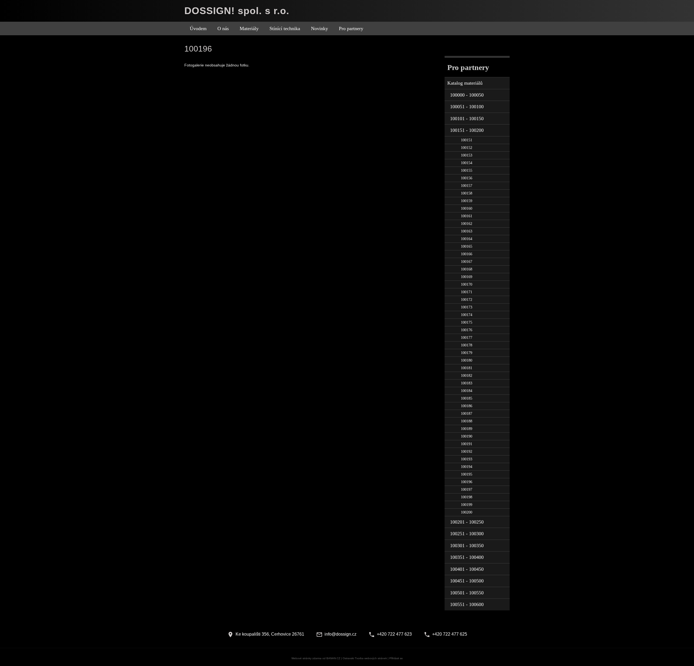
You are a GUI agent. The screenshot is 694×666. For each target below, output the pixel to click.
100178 (466, 345)
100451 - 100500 (467, 581)
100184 (466, 391)
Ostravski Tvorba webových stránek (365, 658)
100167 (466, 262)
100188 (466, 421)
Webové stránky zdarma (306, 658)
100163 (466, 231)
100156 (466, 178)
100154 (466, 163)
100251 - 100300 (467, 533)
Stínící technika (284, 28)
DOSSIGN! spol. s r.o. (236, 10)
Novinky (319, 28)
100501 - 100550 (467, 592)
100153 (466, 155)
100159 (466, 201)
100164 (466, 239)
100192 (466, 452)
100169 (466, 277)
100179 (466, 353)
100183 (466, 383)
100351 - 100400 (467, 557)
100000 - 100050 (467, 95)
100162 (466, 224)
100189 (466, 429)
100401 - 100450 (467, 569)
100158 (466, 193)
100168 (466, 269)
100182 (466, 376)
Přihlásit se (396, 658)
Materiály (249, 28)
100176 (466, 330)
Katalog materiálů (465, 83)
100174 (466, 315)
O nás (223, 28)
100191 (466, 444)
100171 (466, 292)
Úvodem (198, 28)
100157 (466, 186)
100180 (466, 360)
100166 (466, 254)
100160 (466, 208)
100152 (466, 148)
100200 (466, 512)
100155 (466, 170)
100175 (466, 322)
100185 (466, 398)
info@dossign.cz (340, 634)
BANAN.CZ (333, 658)
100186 (466, 406)
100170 (466, 284)
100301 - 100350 (467, 545)
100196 (466, 482)
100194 (466, 467)
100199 (466, 505)
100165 (466, 246)
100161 (466, 216)
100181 (466, 368)
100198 (466, 497)
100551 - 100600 (467, 604)
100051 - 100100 (467, 106)
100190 (466, 436)
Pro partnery (351, 28)
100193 (466, 459)
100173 (466, 307)
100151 (466, 140)
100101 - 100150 (467, 118)
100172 (466, 300)
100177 (466, 338)
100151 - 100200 (467, 130)
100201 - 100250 (467, 522)
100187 (466, 414)
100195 (466, 474)
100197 (466, 489)
